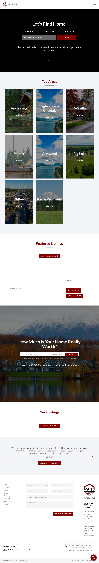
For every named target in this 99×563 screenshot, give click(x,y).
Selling (6, 493)
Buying (6, 490)
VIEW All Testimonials (49, 463)
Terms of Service (70, 358)
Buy (29, 31)
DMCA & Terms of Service (89, 560)
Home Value (7, 498)
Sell (50, 31)
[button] (7, 456)
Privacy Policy (58, 358)
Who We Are (8, 501)
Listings (6, 487)
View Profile (73, 290)
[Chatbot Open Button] (93, 557)
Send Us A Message (63, 514)
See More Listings (49, 256)
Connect (6, 504)
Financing (7, 496)
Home (6, 484)
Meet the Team (74, 296)
